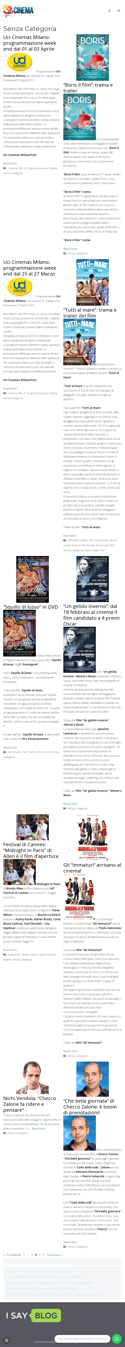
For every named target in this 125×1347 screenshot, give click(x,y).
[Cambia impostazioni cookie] (6, 1340)
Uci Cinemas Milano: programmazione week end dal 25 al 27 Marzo (29, 268)
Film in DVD (43, 752)
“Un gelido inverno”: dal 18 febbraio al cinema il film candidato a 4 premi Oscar (91, 615)
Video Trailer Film (94, 550)
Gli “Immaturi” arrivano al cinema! (92, 867)
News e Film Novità (83, 545)
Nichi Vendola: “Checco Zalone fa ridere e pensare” (29, 1104)
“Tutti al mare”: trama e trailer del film (90, 312)
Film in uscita (37, 954)
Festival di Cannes (18, 954)
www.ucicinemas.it (45, 146)
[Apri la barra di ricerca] (109, 11)
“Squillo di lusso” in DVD (30, 606)
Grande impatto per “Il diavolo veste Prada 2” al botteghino (41, 1288)
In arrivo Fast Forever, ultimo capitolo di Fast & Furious (38, 1271)
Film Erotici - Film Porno (21, 752)
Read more (10, 163)
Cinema (12, 168)
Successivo (55, 1255)
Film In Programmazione (33, 168)
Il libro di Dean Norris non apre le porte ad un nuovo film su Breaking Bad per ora (54, 1294)
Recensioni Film (105, 545)
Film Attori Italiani (78, 540)
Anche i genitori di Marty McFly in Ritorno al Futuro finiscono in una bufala (49, 1282)
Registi (7, 959)
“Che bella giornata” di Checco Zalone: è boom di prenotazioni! (90, 1106)
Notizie (53, 168)
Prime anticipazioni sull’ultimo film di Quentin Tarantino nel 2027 (43, 1277)
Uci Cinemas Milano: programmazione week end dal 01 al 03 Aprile (29, 43)
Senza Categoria (13, 173)
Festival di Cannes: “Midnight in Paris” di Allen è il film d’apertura (30, 850)
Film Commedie (98, 540)
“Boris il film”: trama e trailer (88, 87)
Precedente (12, 1255)
